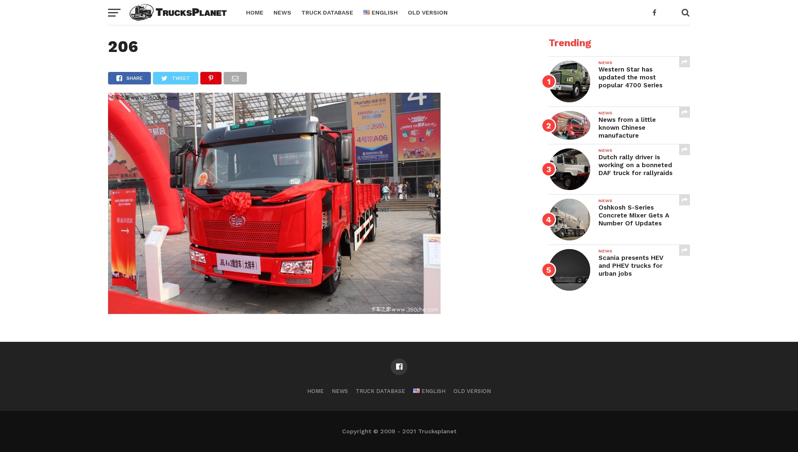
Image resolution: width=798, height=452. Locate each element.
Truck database (327, 12)
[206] (274, 311)
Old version (428, 12)
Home (255, 12)
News (282, 12)
